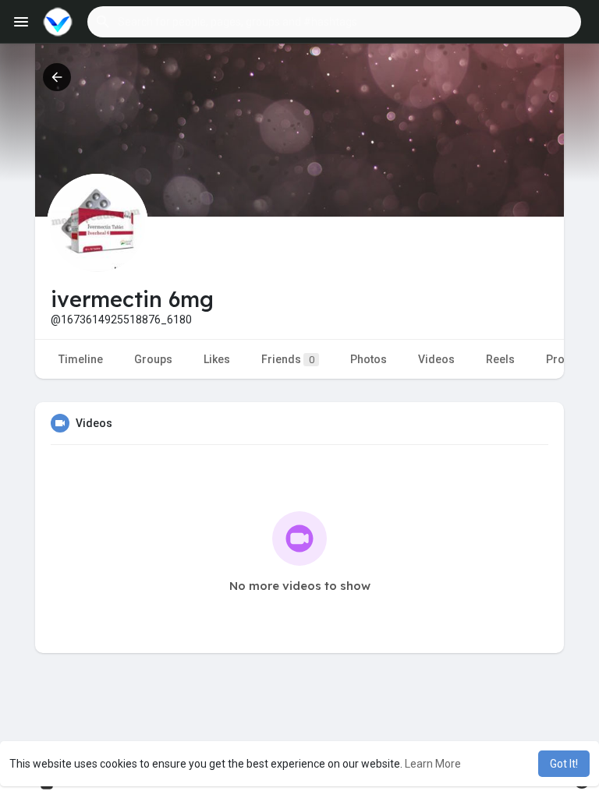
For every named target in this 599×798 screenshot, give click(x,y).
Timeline (80, 359)
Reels (500, 359)
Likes (217, 359)
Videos (436, 359)
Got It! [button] (564, 763)
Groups (153, 359)
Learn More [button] (433, 763)
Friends (287, 359)
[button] (334, 21)
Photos (368, 359)
